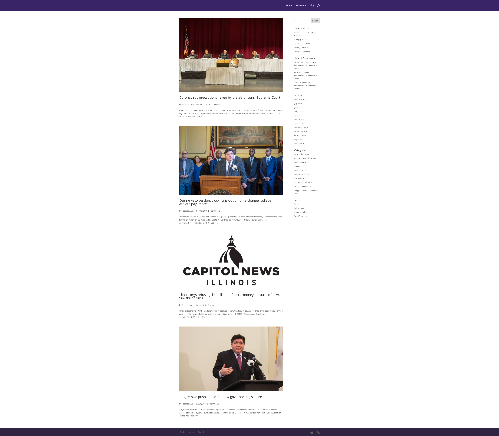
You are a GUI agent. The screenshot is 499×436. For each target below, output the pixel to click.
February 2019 (300, 99)
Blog (312, 5)
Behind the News (301, 154)
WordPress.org (300, 216)
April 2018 (298, 115)
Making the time (301, 47)
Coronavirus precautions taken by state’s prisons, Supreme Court (229, 97)
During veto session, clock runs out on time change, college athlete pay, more (225, 202)
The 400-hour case (302, 43)
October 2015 (300, 135)
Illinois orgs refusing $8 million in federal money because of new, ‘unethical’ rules (229, 296)
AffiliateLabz (299, 82)
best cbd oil (299, 72)
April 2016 (298, 123)
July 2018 (298, 103)
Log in (297, 204)
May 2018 (298, 111)
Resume (300, 5)
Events (297, 166)
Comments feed (301, 212)
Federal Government (303, 174)
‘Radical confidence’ (302, 51)
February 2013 (300, 143)
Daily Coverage (300, 162)
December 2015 (301, 127)
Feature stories (300, 170)
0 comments (214, 104)
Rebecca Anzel (188, 104)
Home (289, 5)
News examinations (302, 186)
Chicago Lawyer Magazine (305, 158)
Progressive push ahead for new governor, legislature (220, 396)
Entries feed (299, 208)
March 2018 (299, 119)
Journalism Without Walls (304, 182)
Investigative (299, 178)
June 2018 (298, 107)
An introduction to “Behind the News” (305, 65)
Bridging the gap (301, 39)
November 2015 (301, 131)
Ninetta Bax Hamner (303, 62)
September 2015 (301, 139)
